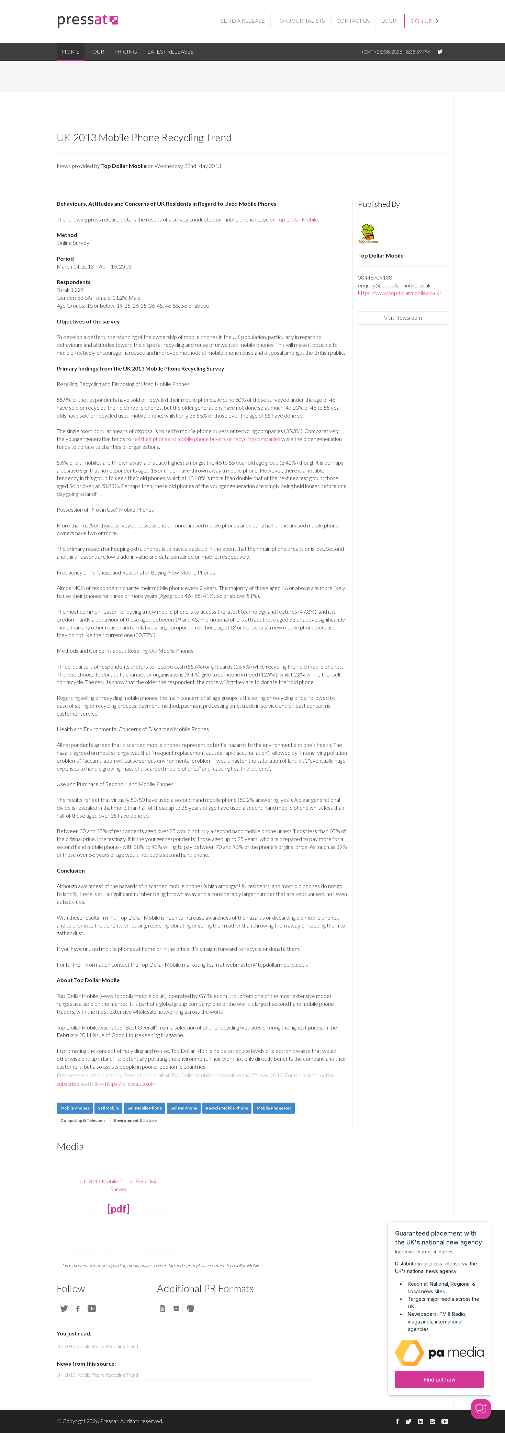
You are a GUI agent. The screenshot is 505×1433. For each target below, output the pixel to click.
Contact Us (353, 20)
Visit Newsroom (403, 317)
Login (390, 20)
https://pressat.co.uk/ (130, 1083)
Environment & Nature (135, 1120)
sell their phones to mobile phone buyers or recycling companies (206, 438)
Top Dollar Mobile (297, 219)
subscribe (68, 1083)
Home (70, 51)
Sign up (421, 21)
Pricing (125, 51)
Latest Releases (170, 51)
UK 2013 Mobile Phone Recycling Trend (97, 1375)
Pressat (109, 1421)
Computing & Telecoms (82, 1120)
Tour (97, 51)
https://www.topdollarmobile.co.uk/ (399, 292)
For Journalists (300, 20)
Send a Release (243, 20)
